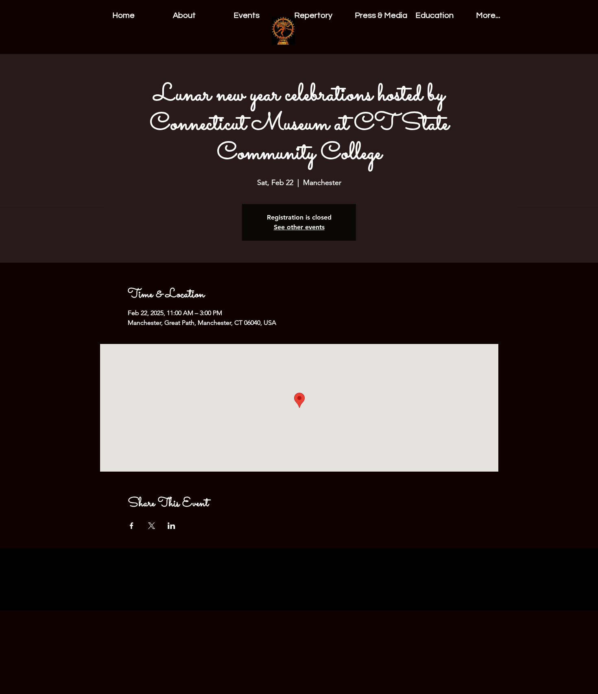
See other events (299, 227)
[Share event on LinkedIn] (171, 525)
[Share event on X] (151, 525)
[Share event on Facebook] (131, 525)
